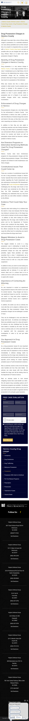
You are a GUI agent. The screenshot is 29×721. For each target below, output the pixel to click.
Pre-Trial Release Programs (11, 479)
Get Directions (14, 536)
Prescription (7, 483)
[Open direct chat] (25, 700)
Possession (7, 471)
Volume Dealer (8, 494)
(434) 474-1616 (14, 646)
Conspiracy (7, 455)
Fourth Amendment (14, 184)
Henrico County (5, 68)
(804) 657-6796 (14, 601)
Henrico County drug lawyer (13, 49)
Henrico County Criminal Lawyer (11, 21)
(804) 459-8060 (14, 578)
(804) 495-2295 (14, 555)
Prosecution (7, 487)
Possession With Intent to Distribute (14, 475)
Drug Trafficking (8, 463)
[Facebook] (20, 512)
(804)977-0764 (14, 533)
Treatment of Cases (9, 490)
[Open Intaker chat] (11, 720)
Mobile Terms (13, 433)
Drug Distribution (9, 459)
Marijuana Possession (10, 467)
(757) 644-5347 (14, 688)
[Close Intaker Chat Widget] (27, 700)
